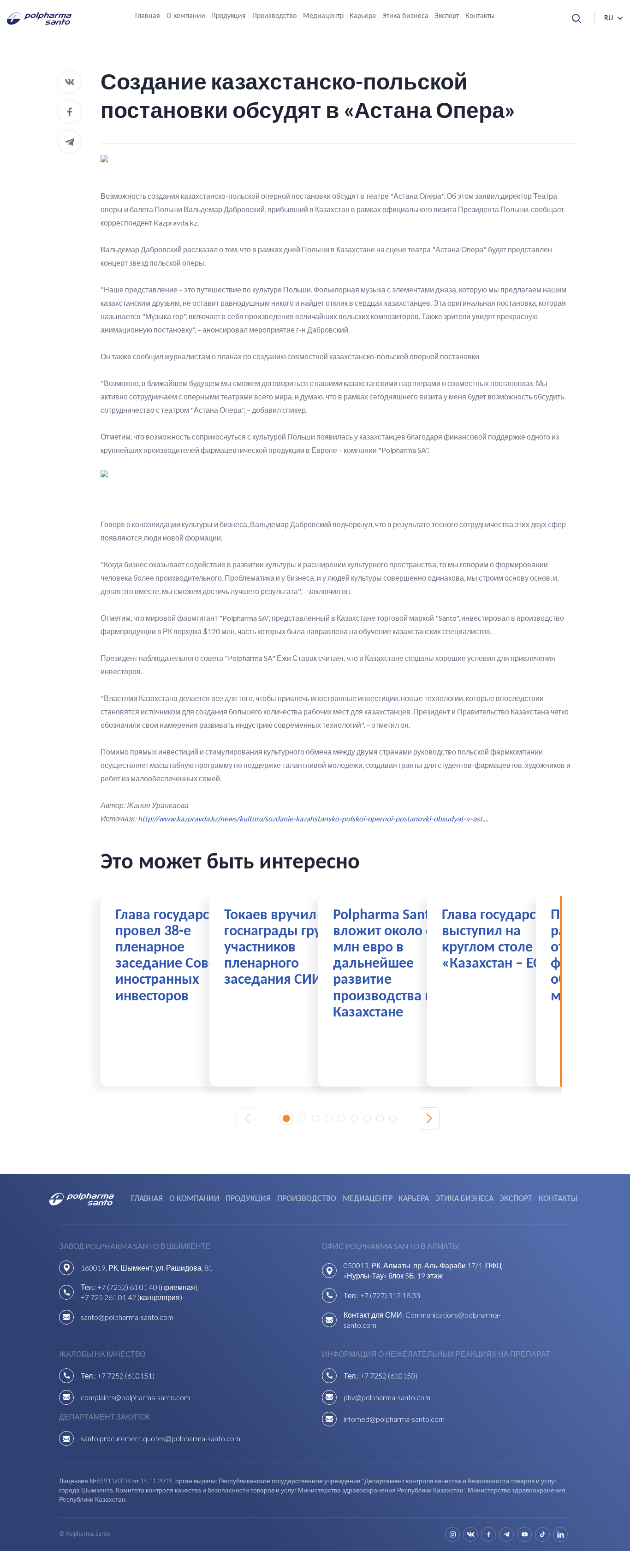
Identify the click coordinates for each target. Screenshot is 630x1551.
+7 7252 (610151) (126, 1375)
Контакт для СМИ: (374, 1314)
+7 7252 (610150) (388, 1375)
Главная (147, 16)
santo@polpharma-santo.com (127, 1317)
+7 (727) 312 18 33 (390, 1295)
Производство (274, 16)
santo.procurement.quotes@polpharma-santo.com (160, 1438)
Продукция (228, 16)
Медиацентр (323, 16)
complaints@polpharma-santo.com (135, 1397)
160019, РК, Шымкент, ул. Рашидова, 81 (147, 1267)
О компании (185, 16)
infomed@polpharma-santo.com (394, 1418)
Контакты (480, 16)
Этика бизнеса (405, 16)
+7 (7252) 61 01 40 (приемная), (148, 1287)
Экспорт (446, 16)
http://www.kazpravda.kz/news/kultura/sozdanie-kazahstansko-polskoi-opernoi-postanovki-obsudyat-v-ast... (312, 818)
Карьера (363, 16)
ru (608, 18)
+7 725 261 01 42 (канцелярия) (131, 1297)
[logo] (39, 18)
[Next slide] (429, 1118)
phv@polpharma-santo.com (387, 1397)
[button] (286, 1118)
